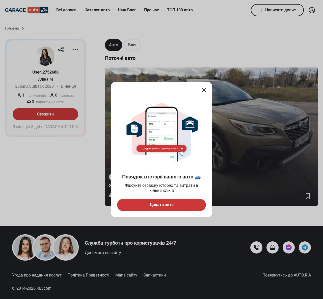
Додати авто (162, 204)
